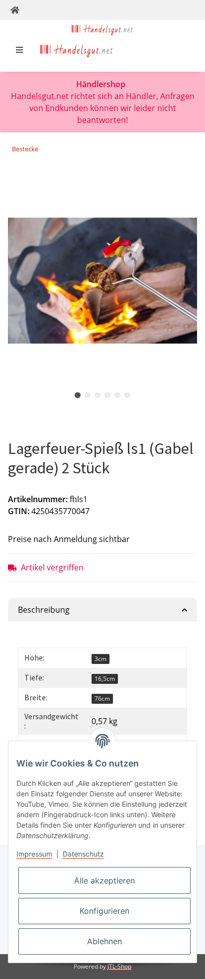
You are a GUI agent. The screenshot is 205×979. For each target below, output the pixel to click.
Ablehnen (104, 941)
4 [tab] (107, 395)
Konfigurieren (104, 911)
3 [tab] (98, 395)
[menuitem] (76, 50)
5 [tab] (117, 395)
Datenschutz (83, 854)
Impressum (34, 854)
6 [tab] (127, 395)
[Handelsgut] (102, 29)
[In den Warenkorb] (16, 180)
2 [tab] (88, 395)
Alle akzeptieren (104, 880)
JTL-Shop (119, 966)
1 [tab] (78, 395)
